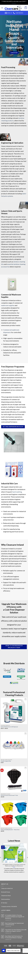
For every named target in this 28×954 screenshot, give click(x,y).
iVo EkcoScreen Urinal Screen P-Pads (9, 795)
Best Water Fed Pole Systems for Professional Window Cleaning (14, 936)
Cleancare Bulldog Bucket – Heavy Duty (10, 829)
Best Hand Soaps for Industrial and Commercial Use (14, 923)
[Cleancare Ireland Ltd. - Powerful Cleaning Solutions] (13, 8)
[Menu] (2, 8)
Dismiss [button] (14, 3)
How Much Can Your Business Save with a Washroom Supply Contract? (15, 930)
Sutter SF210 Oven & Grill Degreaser (9, 726)
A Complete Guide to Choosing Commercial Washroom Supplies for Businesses (14, 916)
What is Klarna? (21, 948)
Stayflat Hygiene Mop (6, 761)
